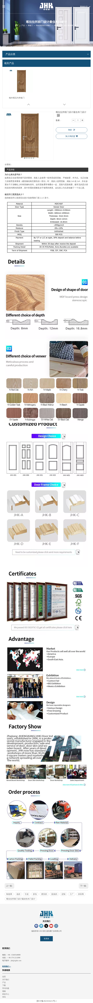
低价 (18, 894)
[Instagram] (56, 926)
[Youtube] (51, 926)
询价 (70, 130)
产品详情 (10, 170)
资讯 (4, 997)
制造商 (9, 894)
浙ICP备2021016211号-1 (46, 1001)
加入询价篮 (70, 136)
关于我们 (5, 980)
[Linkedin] (41, 926)
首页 (4, 977)
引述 (27, 894)
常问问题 (5, 988)
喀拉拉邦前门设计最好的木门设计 (20, 899)
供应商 (81, 894)
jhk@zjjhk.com (16, 961)
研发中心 (5, 994)
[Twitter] (46, 926)
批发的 (54, 894)
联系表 (46, 939)
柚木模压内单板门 (16, 98)
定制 (63, 894)
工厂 (72, 894)
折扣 (35, 894)
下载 (4, 985)
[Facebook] (36, 926)
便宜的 (44, 894)
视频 (4, 991)
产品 (4, 982)
